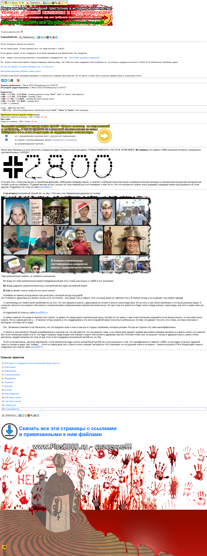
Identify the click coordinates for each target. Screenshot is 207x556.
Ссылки (8, 390)
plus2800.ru (46, 187)
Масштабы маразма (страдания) (84, 57)
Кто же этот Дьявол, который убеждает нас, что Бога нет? (27, 66)
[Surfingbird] (56, 37)
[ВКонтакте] (38, 37)
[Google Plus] (53, 37)
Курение (9, 386)
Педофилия (10, 378)
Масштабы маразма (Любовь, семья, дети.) (21, 71)
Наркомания (10, 371)
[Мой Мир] (47, 37)
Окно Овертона (12, 394)
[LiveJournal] (50, 37)
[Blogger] (62, 3)
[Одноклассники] (44, 37)
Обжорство (11, 405)
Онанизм (9, 382)
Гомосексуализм (12, 374)
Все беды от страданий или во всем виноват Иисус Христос (32, 363)
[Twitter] (41, 37)
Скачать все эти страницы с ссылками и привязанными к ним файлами (68, 431)
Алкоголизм (10, 367)
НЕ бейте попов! (13, 397)
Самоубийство (12, 409)
